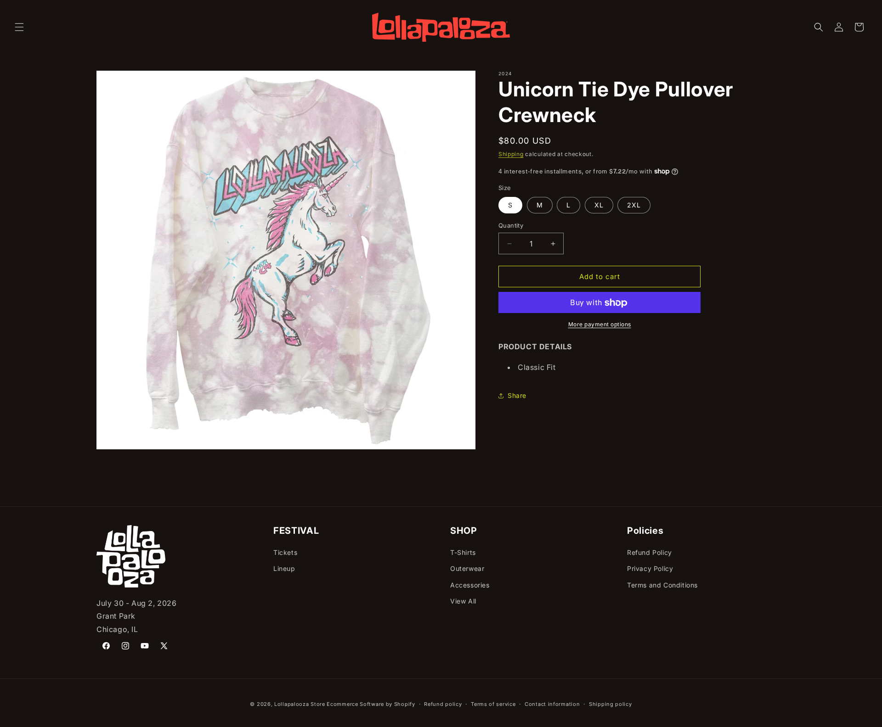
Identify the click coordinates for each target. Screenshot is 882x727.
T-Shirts (463, 552)
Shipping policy (610, 704)
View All (463, 601)
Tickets (285, 552)
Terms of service (493, 704)
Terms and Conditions (662, 585)
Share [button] (517, 396)
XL (599, 205)
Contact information (552, 704)
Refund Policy (649, 552)
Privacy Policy (650, 568)
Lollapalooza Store (299, 704)
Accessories (470, 585)
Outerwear (467, 568)
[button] (19, 27)
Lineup (284, 568)
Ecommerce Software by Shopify (371, 704)
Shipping (511, 154)
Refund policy (443, 704)
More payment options (599, 324)
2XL (634, 205)
